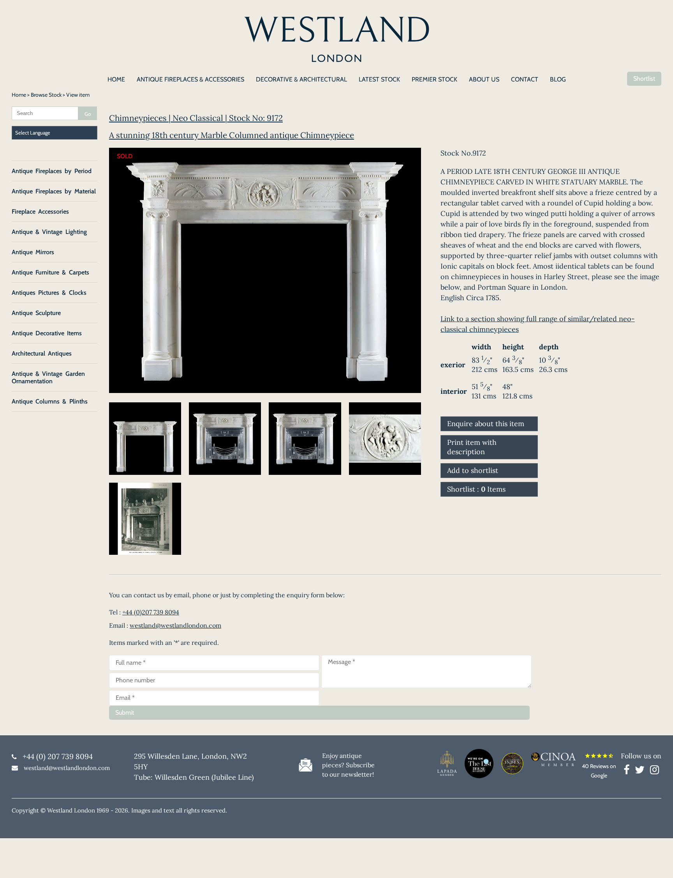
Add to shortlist (472, 470)
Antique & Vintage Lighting (49, 231)
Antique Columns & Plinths (50, 401)
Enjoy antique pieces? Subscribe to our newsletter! (348, 765)
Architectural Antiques (42, 353)
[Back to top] (657, 862)
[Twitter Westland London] (641, 771)
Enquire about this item (485, 423)
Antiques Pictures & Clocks (49, 292)
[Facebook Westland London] (628, 771)
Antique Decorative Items (47, 333)
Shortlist (644, 78)
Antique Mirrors (33, 252)
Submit (124, 712)
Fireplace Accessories (40, 211)
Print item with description (472, 447)
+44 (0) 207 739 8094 (58, 756)
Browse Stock (46, 94)
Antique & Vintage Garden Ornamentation (48, 377)
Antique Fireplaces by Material (54, 191)
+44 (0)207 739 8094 (150, 612)
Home (19, 94)
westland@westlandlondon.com (175, 625)
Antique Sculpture (36, 313)
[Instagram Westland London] (654, 771)
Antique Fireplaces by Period (52, 171)
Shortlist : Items (476, 489)
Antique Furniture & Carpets (50, 272)
